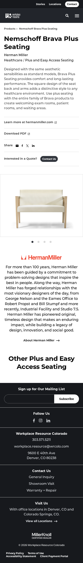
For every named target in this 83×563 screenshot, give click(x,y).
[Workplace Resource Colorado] (13, 16)
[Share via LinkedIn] (33, 145)
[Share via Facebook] (22, 145)
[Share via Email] (17, 146)
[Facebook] (34, 420)
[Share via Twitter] (27, 145)
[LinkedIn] (48, 420)
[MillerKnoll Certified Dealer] (41, 536)
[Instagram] (40, 420)
